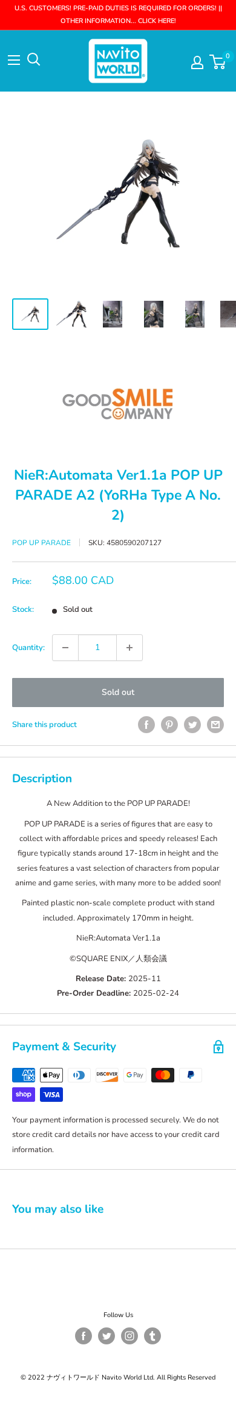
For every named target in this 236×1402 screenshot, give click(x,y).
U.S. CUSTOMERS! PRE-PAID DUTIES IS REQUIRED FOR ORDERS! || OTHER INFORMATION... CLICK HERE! (118, 14)
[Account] (197, 62)
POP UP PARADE (41, 543)
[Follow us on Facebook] (83, 1335)
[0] (218, 62)
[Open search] (34, 59)
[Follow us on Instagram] (129, 1335)
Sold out (118, 692)
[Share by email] (215, 724)
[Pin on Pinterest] (169, 724)
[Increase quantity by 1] (129, 647)
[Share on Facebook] (146, 724)
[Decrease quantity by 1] (65, 647)
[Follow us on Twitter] (106, 1335)
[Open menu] (14, 60)
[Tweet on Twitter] (192, 724)
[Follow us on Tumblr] (152, 1335)
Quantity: (28, 647)
